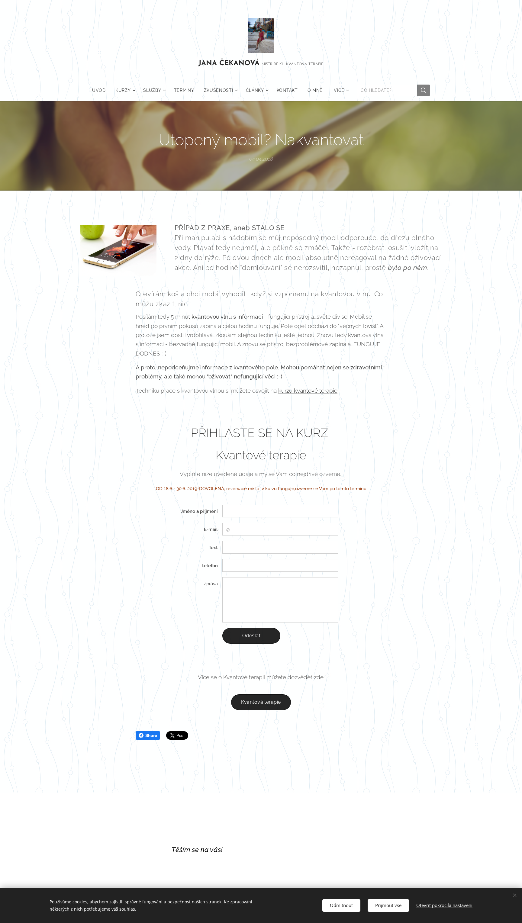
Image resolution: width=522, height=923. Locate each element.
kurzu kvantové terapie (307, 390)
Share (151, 735)
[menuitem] (101, 90)
